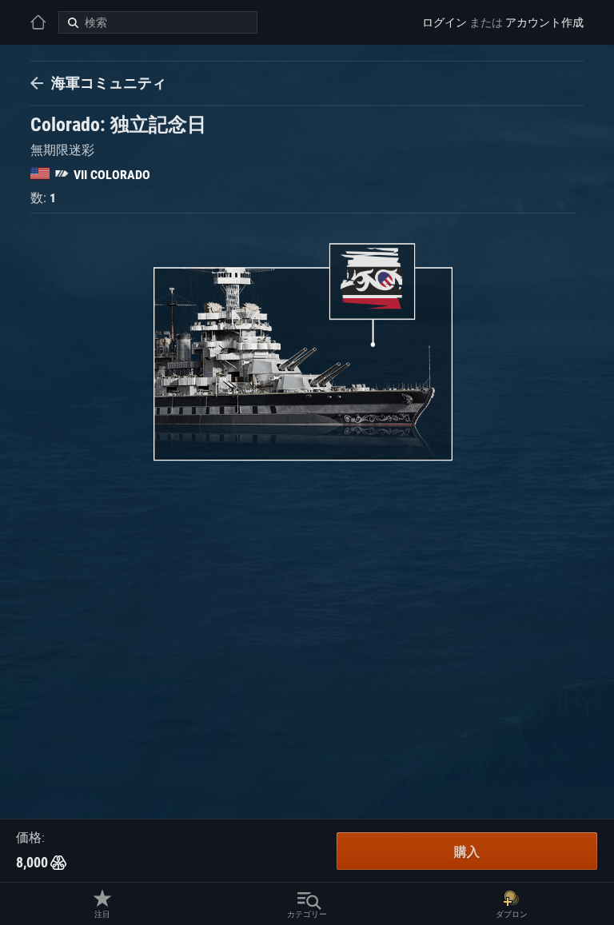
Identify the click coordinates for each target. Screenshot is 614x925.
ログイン (444, 22)
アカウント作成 (544, 22)
